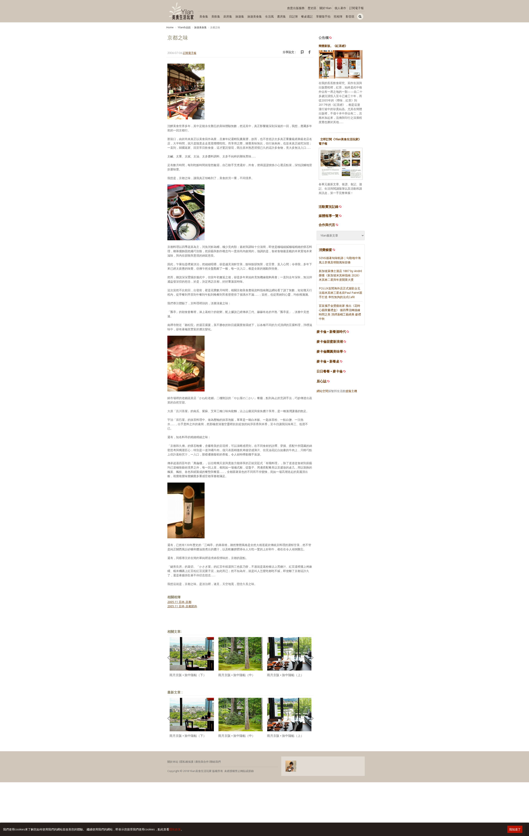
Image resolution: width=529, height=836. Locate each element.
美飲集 (215, 16)
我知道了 (515, 829)
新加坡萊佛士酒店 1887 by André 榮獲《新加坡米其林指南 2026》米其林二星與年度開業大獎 (340, 275)
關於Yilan (325, 8)
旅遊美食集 (254, 16)
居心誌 (321, 381)
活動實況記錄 (328, 206)
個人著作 (340, 8)
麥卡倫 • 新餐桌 (328, 361)
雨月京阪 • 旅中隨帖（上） (285, 675)
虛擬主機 (351, 391)
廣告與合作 (202, 761)
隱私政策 (175, 829)
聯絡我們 (215, 761)
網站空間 (322, 391)
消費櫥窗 (325, 249)
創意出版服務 (296, 8)
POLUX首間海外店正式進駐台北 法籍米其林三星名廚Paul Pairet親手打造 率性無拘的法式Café (340, 292)
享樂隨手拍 (323, 16)
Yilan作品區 (184, 27)
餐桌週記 (307, 16)
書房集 (281, 16)
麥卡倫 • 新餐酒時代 (331, 331)
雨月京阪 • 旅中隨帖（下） (187, 675)
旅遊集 (239, 16)
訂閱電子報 (356, 8)
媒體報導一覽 (328, 215)
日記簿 (293, 16)
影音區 (350, 16)
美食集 (203, 16)
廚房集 (227, 16)
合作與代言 (327, 224)
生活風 (269, 16)
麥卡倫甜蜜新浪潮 (330, 341)
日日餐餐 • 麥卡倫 (330, 371)
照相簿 (338, 16)
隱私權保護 (186, 761)
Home (170, 27)
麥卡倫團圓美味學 (330, 351)
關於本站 (172, 761)
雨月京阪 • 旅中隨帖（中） (236, 675)
